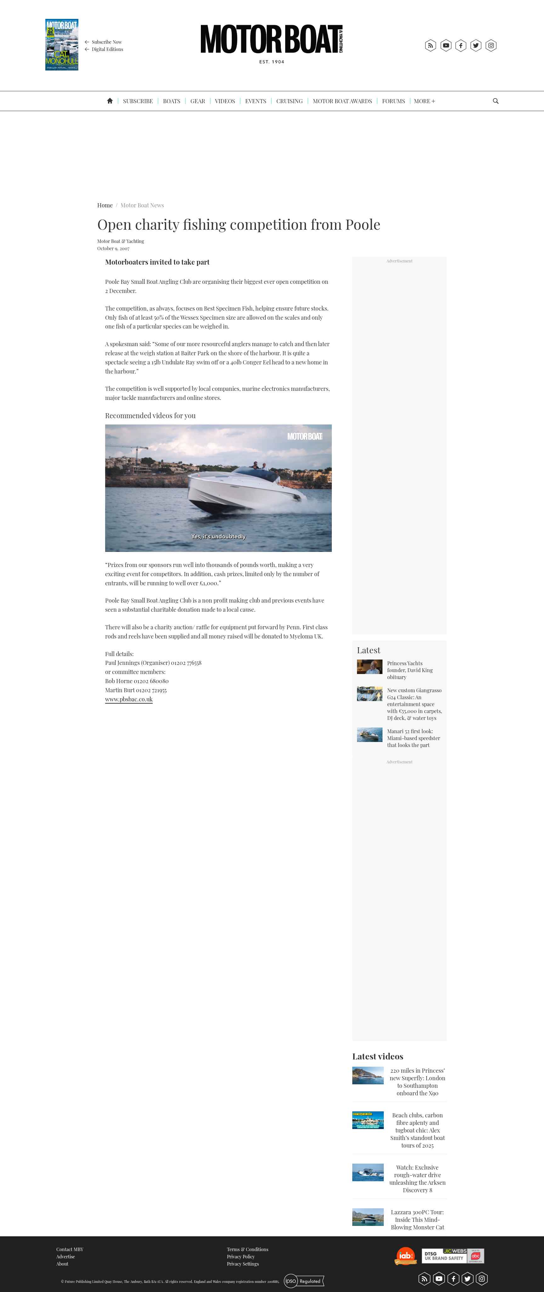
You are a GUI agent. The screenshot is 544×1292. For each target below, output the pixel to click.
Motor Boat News (142, 205)
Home (105, 205)
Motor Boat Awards (342, 101)
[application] (218, 488)
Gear (197, 101)
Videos (224, 101)
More (423, 101)
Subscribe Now (106, 42)
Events (255, 101)
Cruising (289, 101)
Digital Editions (107, 49)
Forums (393, 101)
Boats (171, 101)
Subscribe (137, 101)
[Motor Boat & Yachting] (272, 45)
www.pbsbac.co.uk (129, 699)
